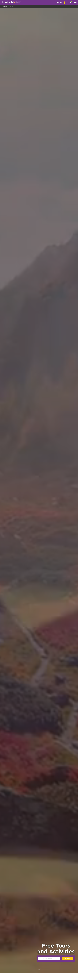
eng (66, 2)
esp (61, 2)
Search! (68, 958)
